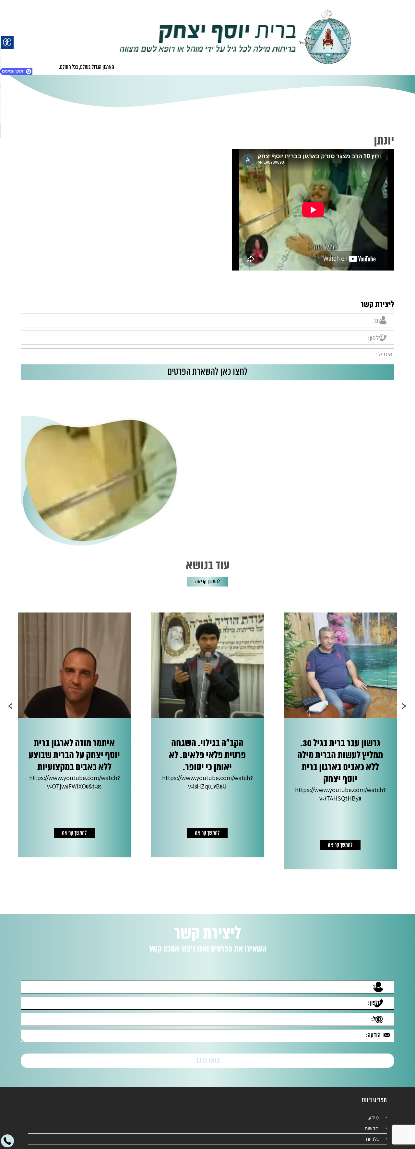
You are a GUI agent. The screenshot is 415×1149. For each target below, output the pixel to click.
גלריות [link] (372, 1133)
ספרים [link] (372, 1143)
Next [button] (10, 706)
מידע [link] (373, 1111)
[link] (235, 37)
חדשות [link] (371, 1122)
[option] (329, 734)
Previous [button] (404, 706)
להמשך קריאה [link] (207, 581)
